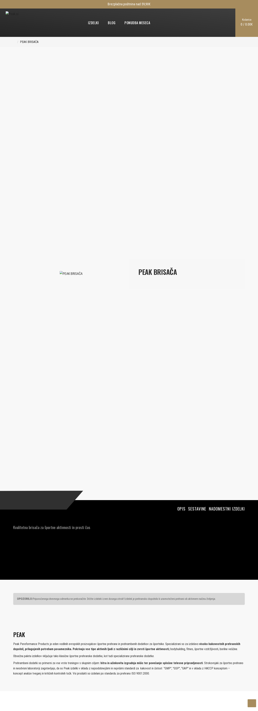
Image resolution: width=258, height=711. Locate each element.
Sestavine (197, 509)
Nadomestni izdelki (227, 509)
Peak (19, 634)
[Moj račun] (217, 22)
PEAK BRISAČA (29, 42)
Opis (181, 509)
